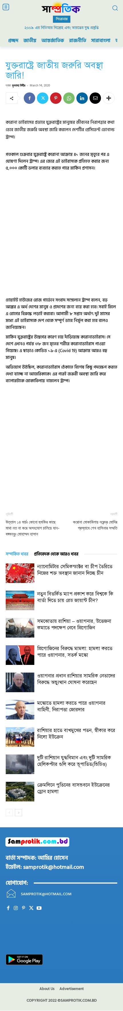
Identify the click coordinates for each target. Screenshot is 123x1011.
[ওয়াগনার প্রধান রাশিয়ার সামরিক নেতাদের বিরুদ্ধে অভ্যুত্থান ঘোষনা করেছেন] (20, 682)
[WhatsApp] (69, 98)
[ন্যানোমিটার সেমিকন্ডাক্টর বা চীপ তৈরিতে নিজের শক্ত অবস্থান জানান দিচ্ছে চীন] (20, 573)
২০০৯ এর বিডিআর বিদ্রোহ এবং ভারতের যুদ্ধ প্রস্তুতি (61, 27)
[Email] (95, 98)
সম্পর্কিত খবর (17, 554)
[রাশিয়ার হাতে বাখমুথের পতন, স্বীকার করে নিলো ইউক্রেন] (20, 737)
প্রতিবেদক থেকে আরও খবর (56, 554)
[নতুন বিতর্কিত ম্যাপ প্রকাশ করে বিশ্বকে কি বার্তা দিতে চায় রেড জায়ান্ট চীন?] (20, 600)
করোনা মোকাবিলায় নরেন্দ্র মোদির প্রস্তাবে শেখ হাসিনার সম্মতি (95, 525)
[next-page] (18, 812)
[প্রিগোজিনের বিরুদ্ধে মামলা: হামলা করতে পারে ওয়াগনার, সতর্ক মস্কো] (20, 655)
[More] (109, 98)
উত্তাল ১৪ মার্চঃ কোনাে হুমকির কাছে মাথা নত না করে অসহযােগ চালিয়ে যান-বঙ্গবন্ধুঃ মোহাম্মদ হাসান (32, 528)
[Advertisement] (61, 233)
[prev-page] (9, 812)
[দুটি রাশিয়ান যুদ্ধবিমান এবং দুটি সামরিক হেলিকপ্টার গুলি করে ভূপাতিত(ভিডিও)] (20, 764)
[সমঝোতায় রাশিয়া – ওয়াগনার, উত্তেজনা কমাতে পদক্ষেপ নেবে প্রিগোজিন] (20, 628)
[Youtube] (39, 908)
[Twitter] (42, 98)
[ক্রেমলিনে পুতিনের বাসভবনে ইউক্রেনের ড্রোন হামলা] (20, 791)
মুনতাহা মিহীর (18, 85)
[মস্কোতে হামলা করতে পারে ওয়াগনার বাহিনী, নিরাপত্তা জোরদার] (20, 710)
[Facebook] (29, 98)
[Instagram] (15, 908)
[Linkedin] (82, 98)
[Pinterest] (55, 98)
